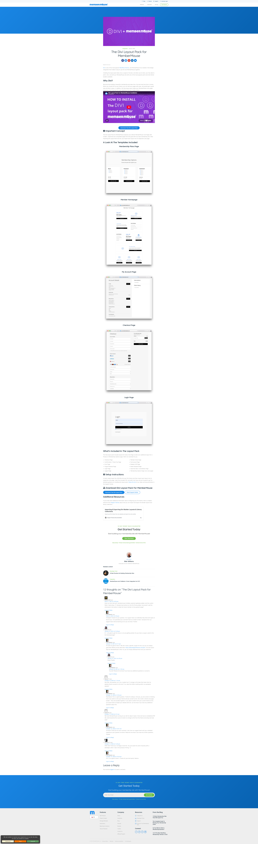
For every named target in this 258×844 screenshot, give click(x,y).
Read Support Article (132, 492)
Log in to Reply (108, 610)
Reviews (119, 826)
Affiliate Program (121, 834)
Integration (125, 48)
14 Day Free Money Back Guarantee (129, 782)
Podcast (150, 1)
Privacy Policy (105, 841)
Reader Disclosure (106, 64)
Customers (149, 4)
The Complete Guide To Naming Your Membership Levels (159, 823)
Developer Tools (113, 571)
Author (129, 559)
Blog (144, 1)
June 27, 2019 (132, 48)
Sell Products (103, 815)
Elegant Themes (115, 502)
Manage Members (104, 821)
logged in (112, 769)
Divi (104, 67)
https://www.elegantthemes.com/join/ (135, 647)
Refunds (111, 841)
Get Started (164, 4)
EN (94, 817)
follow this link (132, 482)
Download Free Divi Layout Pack (129, 127)
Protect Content (103, 818)
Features (142, 4)
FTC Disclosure (128, 841)
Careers (119, 828)
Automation (102, 823)
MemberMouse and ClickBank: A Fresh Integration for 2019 (125, 581)
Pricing (156, 4)
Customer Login (164, 1)
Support (156, 1)
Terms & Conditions (119, 841)
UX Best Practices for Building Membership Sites (122, 573)
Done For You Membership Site (143, 824)
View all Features (103, 828)
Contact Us (119, 831)
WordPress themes (124, 67)
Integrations (139, 815)
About (118, 815)
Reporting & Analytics (104, 826)
